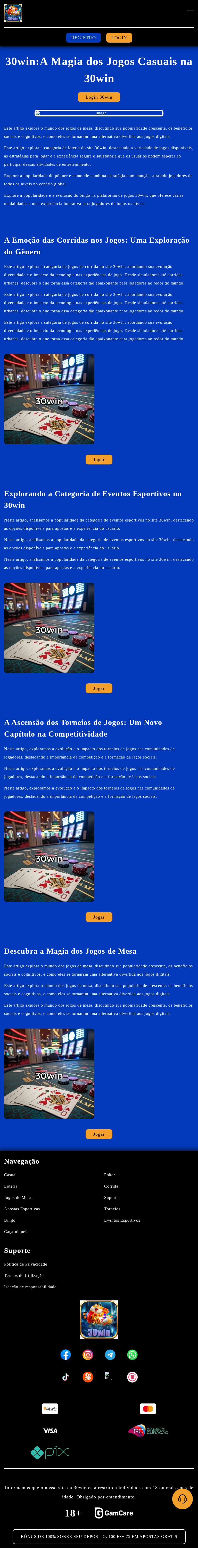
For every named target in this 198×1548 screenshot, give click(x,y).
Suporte (111, 1197)
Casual (10, 1175)
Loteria (11, 1186)
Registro (83, 37)
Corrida (111, 1186)
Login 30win (99, 97)
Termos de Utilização (24, 1275)
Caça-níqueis (16, 1231)
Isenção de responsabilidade (30, 1287)
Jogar (99, 459)
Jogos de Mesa (17, 1197)
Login (119, 37)
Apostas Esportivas (22, 1209)
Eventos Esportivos (122, 1220)
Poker (109, 1175)
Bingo (9, 1220)
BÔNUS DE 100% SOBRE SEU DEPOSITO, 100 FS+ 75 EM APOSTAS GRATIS (99, 1536)
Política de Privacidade (25, 1264)
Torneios (112, 1209)
